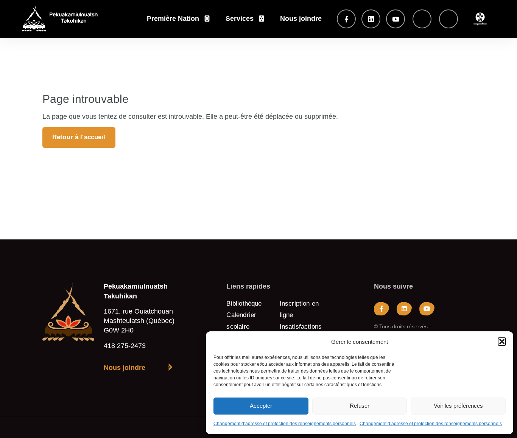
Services (240, 18)
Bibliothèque (244, 303)
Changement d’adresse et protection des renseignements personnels (284, 423)
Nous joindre (301, 18)
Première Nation (173, 18)
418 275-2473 (125, 345)
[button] (502, 341)
